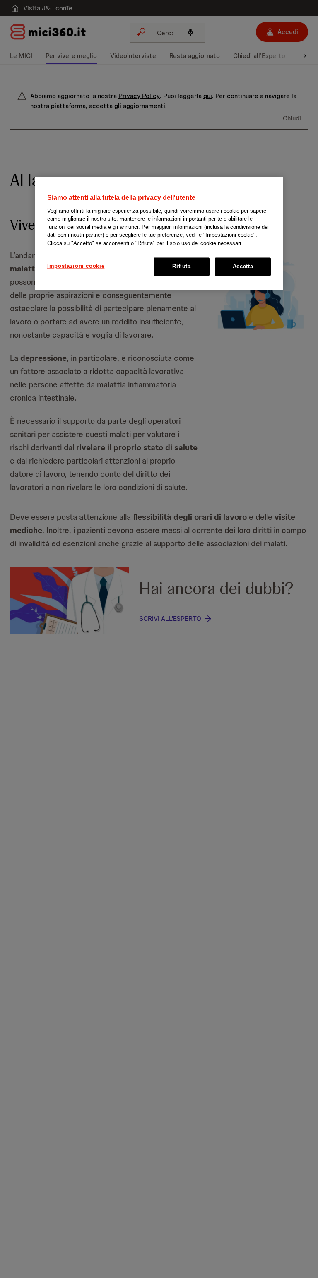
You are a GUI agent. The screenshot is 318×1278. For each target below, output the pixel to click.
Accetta (243, 267)
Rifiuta (181, 267)
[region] (159, 233)
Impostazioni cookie (75, 266)
